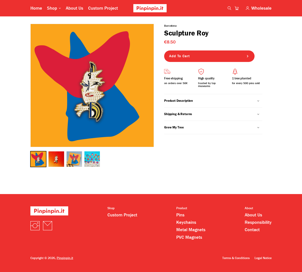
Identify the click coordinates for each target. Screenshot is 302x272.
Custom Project (103, 8)
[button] (237, 8)
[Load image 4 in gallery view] (92, 159)
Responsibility (258, 222)
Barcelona (170, 25)
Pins (180, 215)
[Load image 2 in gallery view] (56, 159)
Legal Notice (263, 258)
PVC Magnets (189, 237)
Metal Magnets (190, 230)
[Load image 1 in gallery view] (38, 159)
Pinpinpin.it (65, 258)
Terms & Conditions (236, 258)
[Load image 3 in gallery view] (74, 159)
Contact (252, 230)
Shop (52, 8)
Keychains (186, 222)
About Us (74, 8)
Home (36, 8)
